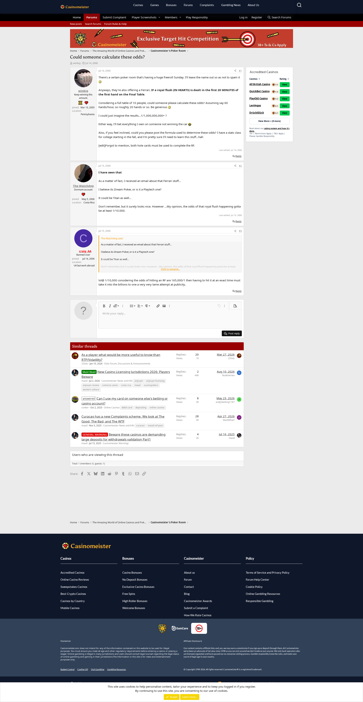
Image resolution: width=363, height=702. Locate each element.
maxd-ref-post (155, 425)
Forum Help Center (257, 579)
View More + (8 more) (269, 121)
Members (171, 17)
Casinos (138, 5)
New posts (76, 24)
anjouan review (91, 385)
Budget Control (67, 669)
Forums (188, 5)
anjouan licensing (155, 380)
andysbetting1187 (225, 402)
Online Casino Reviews (74, 579)
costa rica (126, 385)
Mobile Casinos (70, 608)
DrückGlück (256, 112)
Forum (188, 579)
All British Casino (259, 84)
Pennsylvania (88, 114)
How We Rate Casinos (198, 615)
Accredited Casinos (72, 572)
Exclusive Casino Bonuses (138, 586)
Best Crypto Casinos (73, 593)
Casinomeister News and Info (117, 380)
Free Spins (128, 593)
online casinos (157, 407)
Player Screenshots (144, 17)
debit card (127, 407)
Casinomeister (194, 558)
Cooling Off (82, 669)
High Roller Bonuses (134, 601)
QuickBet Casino (259, 91)
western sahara (91, 389)
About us (189, 572)
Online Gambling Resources (263, 593)
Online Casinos (112, 407)
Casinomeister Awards (198, 601)
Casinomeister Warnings (116, 443)
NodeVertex (228, 375)
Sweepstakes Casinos (73, 586)
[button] (159, 17)
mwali (137, 385)
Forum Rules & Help (115, 24)
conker (85, 407)
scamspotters (151, 385)
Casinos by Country (72, 601)
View (284, 84)
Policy (250, 558)
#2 (240, 165)
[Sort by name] (259, 79)
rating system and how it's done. (269, 129)
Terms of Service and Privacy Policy (267, 572)
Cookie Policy (254, 586)
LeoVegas (255, 105)
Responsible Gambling (259, 601)
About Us (253, 5)
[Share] (235, 71)
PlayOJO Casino (258, 98)
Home (77, 17)
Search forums (93, 24)
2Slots (84, 363)
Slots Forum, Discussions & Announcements (127, 363)
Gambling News (231, 5)
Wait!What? (229, 420)
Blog (187, 593)
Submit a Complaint (196, 608)
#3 (240, 230)
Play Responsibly (197, 17)
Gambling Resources (116, 669)
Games (154, 5)
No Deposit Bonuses (134, 579)
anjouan (138, 380)
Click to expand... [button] (170, 269)
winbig (77, 63)
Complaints (207, 5)
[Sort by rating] (288, 79)
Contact (189, 586)
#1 (240, 70)
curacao (140, 425)
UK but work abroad (84, 265)
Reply (238, 156)
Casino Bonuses (132, 572)
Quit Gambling (97, 669)
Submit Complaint (114, 17)
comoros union (110, 385)
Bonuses (171, 5)
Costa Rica (89, 202)
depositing (140, 407)
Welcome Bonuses (133, 608)
